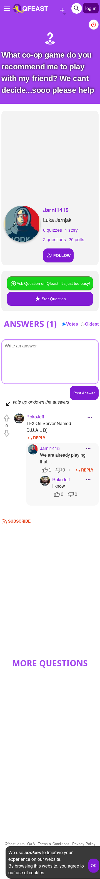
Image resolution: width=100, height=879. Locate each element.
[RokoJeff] (19, 418)
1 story (71, 230)
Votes (72, 324)
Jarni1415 (56, 210)
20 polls (76, 239)
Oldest (92, 324)
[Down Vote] (6, 433)
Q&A (31, 843)
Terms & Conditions (53, 843)
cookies (32, 852)
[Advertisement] (50, 152)
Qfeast (14, 843)
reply (39, 437)
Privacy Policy (84, 843)
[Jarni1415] (22, 224)
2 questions (54, 239)
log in (90, 7)
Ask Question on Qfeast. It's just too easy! (53, 283)
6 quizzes (52, 230)
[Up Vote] (6, 418)
